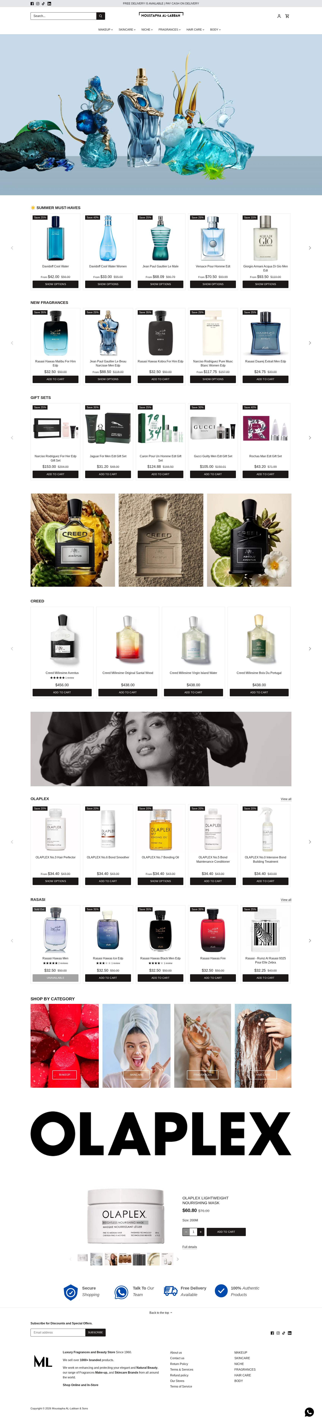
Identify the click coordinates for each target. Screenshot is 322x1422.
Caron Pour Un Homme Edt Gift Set (160, 458)
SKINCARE (242, 1358)
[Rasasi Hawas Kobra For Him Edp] (161, 333)
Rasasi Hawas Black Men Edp (160, 958)
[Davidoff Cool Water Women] (108, 238)
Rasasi (38, 899)
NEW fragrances (49, 302)
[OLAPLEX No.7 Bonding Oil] (161, 829)
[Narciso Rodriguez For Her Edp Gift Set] (55, 428)
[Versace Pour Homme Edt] (213, 238)
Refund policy (179, 1375)
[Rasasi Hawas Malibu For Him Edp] (55, 333)
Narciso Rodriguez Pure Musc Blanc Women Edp (213, 363)
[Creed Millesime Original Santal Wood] (127, 638)
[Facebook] (32, 3)
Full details (189, 1247)
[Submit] (100, 16)
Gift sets (41, 397)
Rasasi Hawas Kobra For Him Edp (160, 361)
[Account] (279, 16)
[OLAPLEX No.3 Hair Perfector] (55, 829)
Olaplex (40, 799)
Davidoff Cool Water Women (108, 266)
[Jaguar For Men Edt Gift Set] (108, 428)
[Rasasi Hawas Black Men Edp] (161, 930)
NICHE (239, 1364)
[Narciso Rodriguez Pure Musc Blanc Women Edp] (213, 333)
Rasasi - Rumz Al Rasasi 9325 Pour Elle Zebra (265, 960)
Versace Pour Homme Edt (213, 266)
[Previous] (71, 1259)
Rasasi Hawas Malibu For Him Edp (55, 363)
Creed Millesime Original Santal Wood (127, 672)
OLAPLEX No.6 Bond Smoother (108, 857)
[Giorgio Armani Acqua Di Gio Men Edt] (265, 238)
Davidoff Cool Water (55, 266)
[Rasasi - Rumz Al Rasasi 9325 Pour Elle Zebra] (265, 930)
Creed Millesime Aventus (62, 672)
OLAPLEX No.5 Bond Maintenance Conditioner (213, 859)
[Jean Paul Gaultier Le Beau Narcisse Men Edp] (108, 333)
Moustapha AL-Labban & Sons (70, 1408)
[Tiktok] (43, 3)
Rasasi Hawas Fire (213, 958)
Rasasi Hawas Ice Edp (108, 958)
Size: (185, 1220)
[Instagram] (37, 3)
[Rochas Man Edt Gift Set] (265, 428)
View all (286, 799)
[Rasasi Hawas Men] (55, 930)
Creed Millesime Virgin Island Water (193, 672)
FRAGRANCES (245, 1369)
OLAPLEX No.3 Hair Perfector (55, 857)
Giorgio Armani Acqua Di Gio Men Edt (265, 268)
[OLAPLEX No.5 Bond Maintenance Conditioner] (213, 829)
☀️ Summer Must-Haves (55, 208)
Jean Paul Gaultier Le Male (161, 266)
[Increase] (200, 1232)
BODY (238, 1380)
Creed (37, 601)
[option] (161, 114)
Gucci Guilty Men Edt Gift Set (213, 456)
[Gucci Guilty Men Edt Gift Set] (213, 428)
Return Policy (179, 1364)
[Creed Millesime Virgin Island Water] (193, 638)
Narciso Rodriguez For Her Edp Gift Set (55, 458)
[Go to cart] (287, 16)
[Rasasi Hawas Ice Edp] (108, 930)
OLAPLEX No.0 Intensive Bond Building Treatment (265, 859)
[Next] (310, 248)
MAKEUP (240, 1352)
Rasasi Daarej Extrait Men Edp (265, 361)
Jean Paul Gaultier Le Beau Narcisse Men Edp (108, 363)
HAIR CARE (242, 1375)
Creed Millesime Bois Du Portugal (259, 672)
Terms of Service (181, 1386)
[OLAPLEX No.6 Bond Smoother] (108, 829)
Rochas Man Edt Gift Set (265, 456)
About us (176, 1352)
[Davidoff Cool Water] (55, 238)
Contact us (177, 1358)
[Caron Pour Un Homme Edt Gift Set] (161, 428)
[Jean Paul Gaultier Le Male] (161, 238)
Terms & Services (181, 1369)
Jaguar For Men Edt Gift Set (108, 456)
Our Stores (177, 1380)
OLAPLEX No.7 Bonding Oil (160, 857)
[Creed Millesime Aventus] (62, 638)
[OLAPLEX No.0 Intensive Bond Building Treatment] (265, 829)
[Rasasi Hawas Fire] (213, 930)
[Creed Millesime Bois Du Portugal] (259, 638)
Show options (55, 284)
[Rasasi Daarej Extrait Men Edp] (265, 333)
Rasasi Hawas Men (55, 958)
